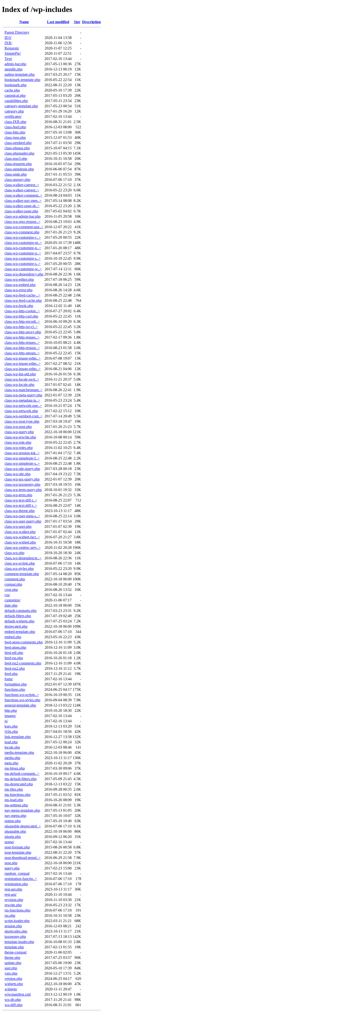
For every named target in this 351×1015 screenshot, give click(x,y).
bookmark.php (16, 85)
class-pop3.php (16, 159)
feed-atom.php (15, 647)
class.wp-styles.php (19, 569)
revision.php (14, 900)
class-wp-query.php (19, 432)
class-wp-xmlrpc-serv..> (23, 547)
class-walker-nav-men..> (23, 201)
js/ (6, 721)
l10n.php (11, 731)
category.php (14, 111)
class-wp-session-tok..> (22, 453)
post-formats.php (17, 847)
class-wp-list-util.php (20, 374)
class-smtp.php (16, 174)
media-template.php (19, 752)
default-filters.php (18, 616)
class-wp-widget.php (20, 542)
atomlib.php (13, 69)
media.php (12, 758)
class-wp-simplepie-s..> (22, 463)
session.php (13, 926)
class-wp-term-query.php (23, 490)
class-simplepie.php (19, 169)
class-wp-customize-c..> (23, 237)
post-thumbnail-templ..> (23, 858)
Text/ (8, 59)
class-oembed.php (18, 143)
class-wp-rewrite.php (20, 437)
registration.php (16, 884)
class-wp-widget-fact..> (22, 537)
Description (91, 22)
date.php (11, 605)
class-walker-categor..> (22, 185)
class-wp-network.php (21, 411)
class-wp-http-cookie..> (22, 311)
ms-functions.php (18, 795)
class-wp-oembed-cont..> (24, 416)
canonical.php (15, 95)
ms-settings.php (16, 805)
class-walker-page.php (21, 211)
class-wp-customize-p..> (23, 253)
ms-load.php (14, 800)
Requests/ (12, 48)
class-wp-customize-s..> (23, 258)
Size (77, 22)
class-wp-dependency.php (24, 274)
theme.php (12, 958)
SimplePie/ (13, 53)
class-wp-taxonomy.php (22, 484)
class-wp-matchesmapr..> (24, 390)
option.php (13, 821)
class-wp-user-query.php (23, 521)
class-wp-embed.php (20, 285)
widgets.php (14, 984)
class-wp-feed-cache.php (23, 300)
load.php (11, 742)
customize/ (13, 600)
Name (24, 22)
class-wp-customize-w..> (23, 269)
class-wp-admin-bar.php (23, 216)
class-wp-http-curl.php (21, 316)
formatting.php (16, 684)
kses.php (11, 726)
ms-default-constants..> (22, 774)
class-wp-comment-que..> (24, 227)
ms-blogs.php (15, 768)
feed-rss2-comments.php (23, 663)
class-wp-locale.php (19, 385)
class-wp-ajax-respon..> (22, 222)
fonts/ (9, 679)
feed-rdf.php (14, 653)
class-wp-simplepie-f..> (22, 458)
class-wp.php (14, 553)
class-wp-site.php (18, 474)
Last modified (58, 22)
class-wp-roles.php (19, 448)
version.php (13, 979)
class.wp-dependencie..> (23, 558)
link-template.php (18, 737)
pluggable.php (15, 831)
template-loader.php (19, 942)
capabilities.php (16, 101)
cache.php (12, 90)
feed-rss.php (14, 658)
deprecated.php (16, 626)
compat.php (13, 584)
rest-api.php (13, 889)
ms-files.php (14, 789)
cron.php (11, 590)
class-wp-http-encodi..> (22, 321)
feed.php (11, 674)
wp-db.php (13, 1000)
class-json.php (15, 137)
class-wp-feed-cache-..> (22, 295)
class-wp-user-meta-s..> (22, 516)
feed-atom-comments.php (24, 642)
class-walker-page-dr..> (22, 206)
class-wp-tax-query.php (22, 479)
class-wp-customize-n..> (23, 248)
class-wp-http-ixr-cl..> (21, 327)
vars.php (11, 973)
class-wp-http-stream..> (22, 353)
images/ (10, 716)
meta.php (11, 763)
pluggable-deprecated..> (23, 826)
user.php (11, 968)
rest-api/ (10, 894)
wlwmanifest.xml (18, 994)
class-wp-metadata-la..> (22, 400)
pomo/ (9, 842)
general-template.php (20, 705)
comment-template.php (22, 574)
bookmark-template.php (22, 80)
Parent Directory (17, 32)
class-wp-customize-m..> (23, 243)
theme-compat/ (16, 952)
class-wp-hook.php (19, 306)
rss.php (10, 915)
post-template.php (18, 852)
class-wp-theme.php (20, 511)
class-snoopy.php (17, 180)
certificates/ (13, 116)
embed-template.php (20, 632)
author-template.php (20, 74)
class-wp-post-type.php (22, 421)
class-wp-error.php (18, 290)
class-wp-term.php (18, 495)
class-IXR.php (15, 122)
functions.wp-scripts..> (22, 695)
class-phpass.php (17, 148)
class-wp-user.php (18, 526)
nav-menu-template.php (22, 810)
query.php (12, 868)
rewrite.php (13, 905)
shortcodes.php (16, 931)
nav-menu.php (15, 816)
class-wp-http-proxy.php (23, 332)
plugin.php (13, 837)
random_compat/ (17, 873)
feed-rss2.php (15, 668)
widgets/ (11, 989)
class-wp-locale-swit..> (22, 379)
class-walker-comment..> (23, 195)
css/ (7, 595)
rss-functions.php (17, 910)
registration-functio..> (21, 879)
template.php (14, 947)
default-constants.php (21, 611)
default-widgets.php (19, 621)
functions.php (15, 689)
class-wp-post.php (18, 427)
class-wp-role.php (18, 442)
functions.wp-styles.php (22, 700)
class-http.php (15, 132)
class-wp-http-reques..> (22, 337)
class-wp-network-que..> (23, 406)
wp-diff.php (13, 1005)
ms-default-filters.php (21, 779)
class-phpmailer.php (19, 153)
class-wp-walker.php (20, 532)
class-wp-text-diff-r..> (21, 500)
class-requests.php (18, 164)
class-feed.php (15, 127)
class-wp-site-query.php (22, 469)
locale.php (12, 747)
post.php (11, 863)
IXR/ (8, 43)
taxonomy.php (15, 936)
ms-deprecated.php (19, 784)
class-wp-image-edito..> (23, 358)
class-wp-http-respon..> (22, 348)
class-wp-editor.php (19, 279)
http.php (11, 710)
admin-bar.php (15, 64)
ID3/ (8, 38)
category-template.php (21, 106)
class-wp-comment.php (22, 232)
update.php (13, 963)
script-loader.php (17, 921)
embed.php (13, 637)
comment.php (15, 579)
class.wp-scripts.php (20, 563)
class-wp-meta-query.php (23, 395)
